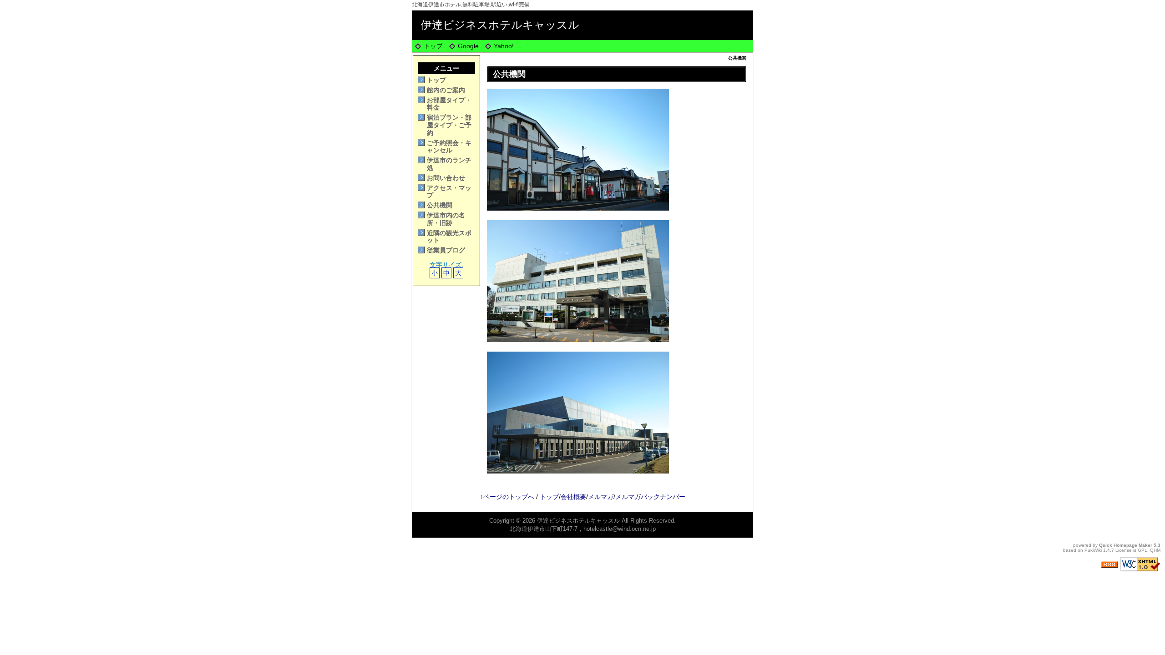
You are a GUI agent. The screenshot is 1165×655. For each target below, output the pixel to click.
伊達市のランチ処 (449, 163)
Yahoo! (504, 46)
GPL (1142, 550)
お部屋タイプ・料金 (449, 103)
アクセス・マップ (449, 191)
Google (468, 46)
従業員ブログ (446, 250)
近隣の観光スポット (449, 236)
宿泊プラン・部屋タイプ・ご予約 (449, 125)
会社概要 (573, 496)
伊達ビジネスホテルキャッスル (500, 25)
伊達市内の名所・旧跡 (446, 219)
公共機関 (439, 205)
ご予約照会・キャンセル (449, 146)
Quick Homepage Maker (1125, 545)
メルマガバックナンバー (650, 496)
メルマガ (600, 496)
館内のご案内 (446, 90)
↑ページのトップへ (507, 496)
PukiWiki (1093, 550)
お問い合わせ (446, 177)
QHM (1155, 550)
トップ (433, 46)
